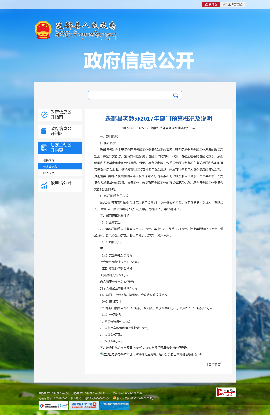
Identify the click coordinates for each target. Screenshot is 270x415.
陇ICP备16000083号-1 (97, 398)
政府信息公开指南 (61, 114)
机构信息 (48, 160)
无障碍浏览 (235, 4)
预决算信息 (50, 166)
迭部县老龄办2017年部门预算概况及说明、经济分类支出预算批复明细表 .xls (152, 354)
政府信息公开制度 (61, 131)
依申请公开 (61, 182)
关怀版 (213, 4)
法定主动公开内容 (61, 147)
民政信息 (48, 173)
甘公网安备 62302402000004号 (135, 398)
